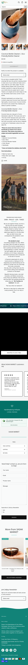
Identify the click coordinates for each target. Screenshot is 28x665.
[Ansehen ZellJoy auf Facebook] (2, 650)
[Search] (25, 6)
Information (3, 616)
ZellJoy (6, 655)
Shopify (16, 655)
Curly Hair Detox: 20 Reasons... (9, 639)
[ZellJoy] (4, 2)
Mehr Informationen (14, 424)
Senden (14, 517)
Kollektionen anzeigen (14, 577)
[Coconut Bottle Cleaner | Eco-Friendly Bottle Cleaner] (4, 47)
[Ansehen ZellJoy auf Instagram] (10, 650)
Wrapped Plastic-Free (14, 353)
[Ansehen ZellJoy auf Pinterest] (6, 650)
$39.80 (12, 571)
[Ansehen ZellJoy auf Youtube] (14, 650)
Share (5, 160)
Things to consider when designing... (11, 645)
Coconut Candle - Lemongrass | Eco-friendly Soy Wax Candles (12, 569)
